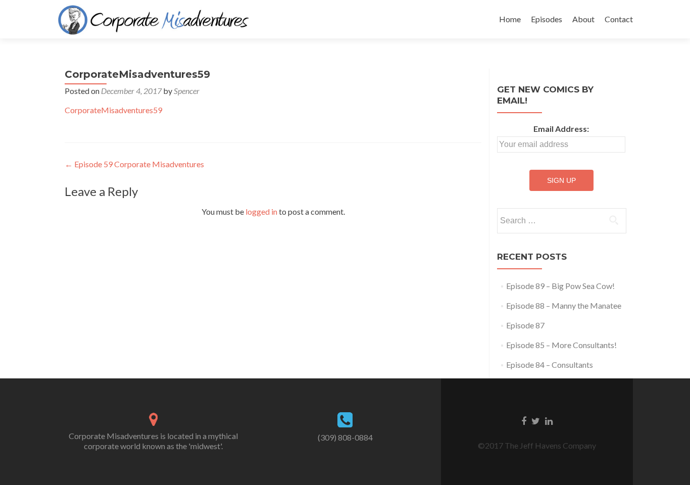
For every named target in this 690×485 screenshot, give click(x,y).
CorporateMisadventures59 (113, 110)
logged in (261, 211)
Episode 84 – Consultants (549, 364)
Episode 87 (525, 325)
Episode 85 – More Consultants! (561, 345)
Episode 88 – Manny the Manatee (563, 305)
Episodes (546, 19)
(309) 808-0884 (345, 437)
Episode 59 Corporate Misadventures (134, 164)
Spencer (187, 90)
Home (510, 19)
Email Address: (561, 128)
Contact (619, 19)
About (583, 19)
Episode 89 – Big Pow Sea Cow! (560, 285)
